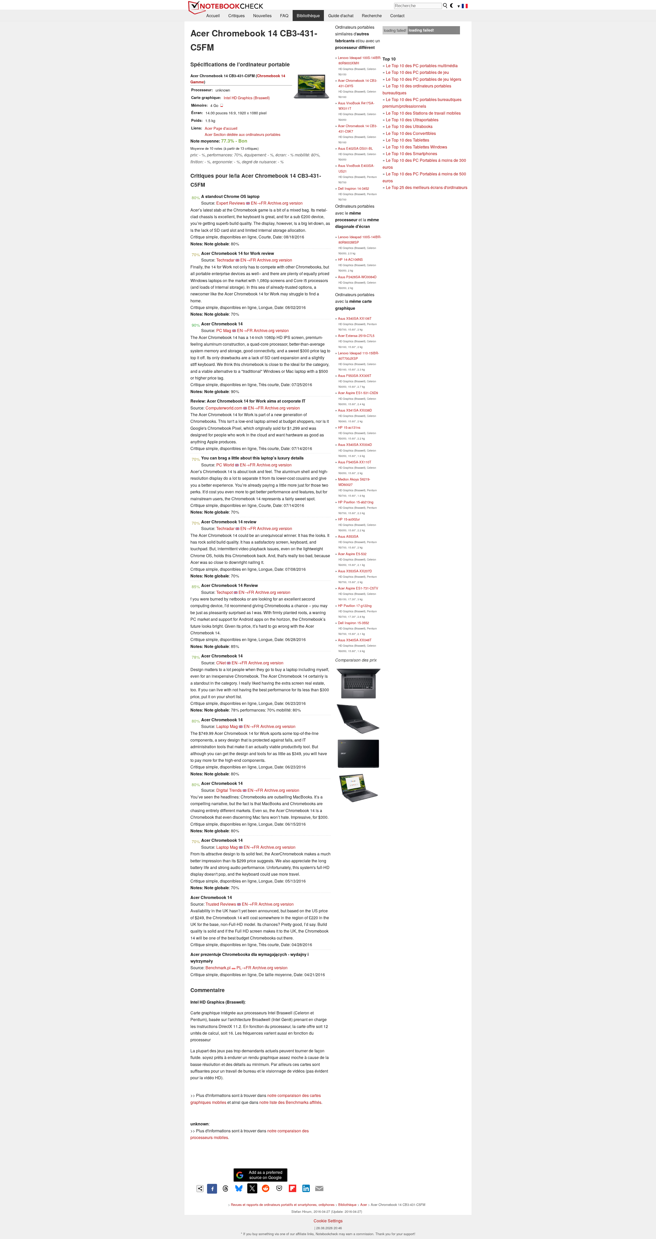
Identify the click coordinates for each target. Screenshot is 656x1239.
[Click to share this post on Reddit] (266, 1188)
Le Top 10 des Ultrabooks (409, 126)
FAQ (284, 15)
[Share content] (200, 1188)
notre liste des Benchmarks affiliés (290, 1102)
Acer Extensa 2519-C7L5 (356, 335)
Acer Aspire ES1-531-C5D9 (358, 392)
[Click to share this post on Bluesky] (239, 1189)
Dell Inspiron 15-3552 (353, 622)
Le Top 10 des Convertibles (411, 133)
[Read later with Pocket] (279, 1188)
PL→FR (244, 968)
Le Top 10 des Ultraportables (412, 120)
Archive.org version (285, 203)
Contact (397, 15)
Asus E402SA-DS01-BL (355, 148)
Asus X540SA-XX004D (355, 444)
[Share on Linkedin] (306, 1188)
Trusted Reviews (221, 904)
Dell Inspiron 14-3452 (353, 188)
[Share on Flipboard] (292, 1188)
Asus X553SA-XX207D (355, 570)
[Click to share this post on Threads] (225, 1189)
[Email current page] (319, 1189)
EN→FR (258, 203)
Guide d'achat (340, 15)
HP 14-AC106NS (350, 259)
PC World (225, 465)
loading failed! (395, 30)
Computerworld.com (224, 408)
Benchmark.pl (218, 968)
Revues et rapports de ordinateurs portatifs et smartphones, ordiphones (282, 1204)
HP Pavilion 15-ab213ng (355, 501)
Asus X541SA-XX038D (355, 410)
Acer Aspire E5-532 (352, 553)
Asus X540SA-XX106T (355, 318)
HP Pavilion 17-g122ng (355, 605)
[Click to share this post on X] (252, 1188)
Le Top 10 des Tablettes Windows (416, 147)
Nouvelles (262, 15)
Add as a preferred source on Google (265, 1175)
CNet (221, 663)
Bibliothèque (308, 15)
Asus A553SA (348, 536)
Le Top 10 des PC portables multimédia (422, 65)
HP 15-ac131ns (349, 427)
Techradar (225, 260)
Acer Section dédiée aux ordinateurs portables (242, 134)
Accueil (213, 15)
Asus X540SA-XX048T (355, 639)
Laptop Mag (227, 726)
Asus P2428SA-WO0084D (357, 276)
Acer (363, 1204)
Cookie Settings (328, 1221)
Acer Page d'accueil (221, 128)
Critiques (236, 15)
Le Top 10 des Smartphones (411, 153)
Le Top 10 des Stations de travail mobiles (423, 113)
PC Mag (223, 330)
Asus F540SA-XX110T (354, 461)
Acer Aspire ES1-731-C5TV (358, 588)
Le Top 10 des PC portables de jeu (417, 72)
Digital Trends (229, 790)
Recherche (372, 15)
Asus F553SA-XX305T (354, 375)
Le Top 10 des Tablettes (407, 140)
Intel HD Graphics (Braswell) (247, 97)
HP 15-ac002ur (349, 519)
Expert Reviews (230, 203)
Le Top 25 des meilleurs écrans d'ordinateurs (426, 187)
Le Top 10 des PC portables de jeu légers (423, 79)
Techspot (224, 592)
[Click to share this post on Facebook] (212, 1189)
